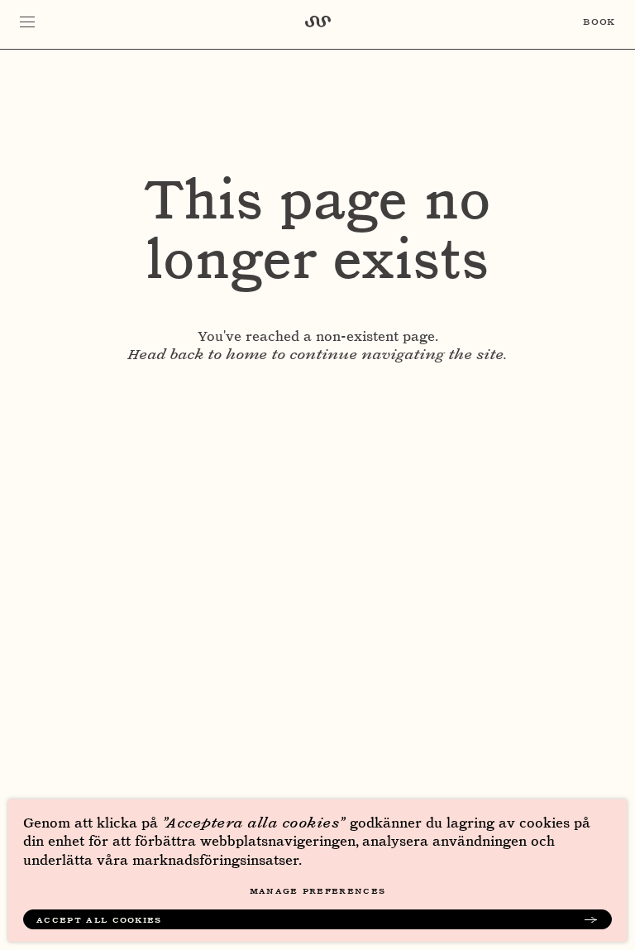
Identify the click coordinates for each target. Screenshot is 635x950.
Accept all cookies (99, 919)
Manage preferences (318, 890)
